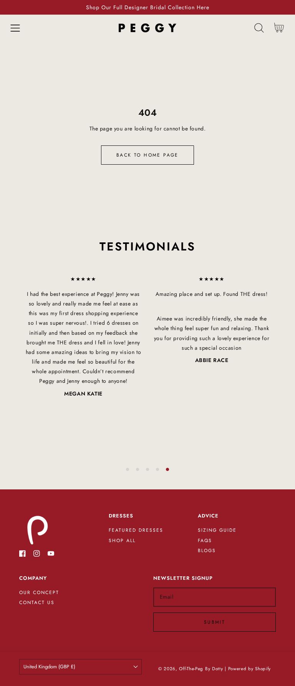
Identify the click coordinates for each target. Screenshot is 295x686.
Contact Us (37, 603)
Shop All (122, 541)
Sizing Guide (217, 530)
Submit (214, 622)
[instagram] (36, 555)
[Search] (259, 28)
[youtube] (51, 555)
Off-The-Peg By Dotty (201, 669)
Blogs (207, 551)
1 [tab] (127, 469)
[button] (15, 27)
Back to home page (147, 155)
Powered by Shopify (249, 669)
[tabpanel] (83, 337)
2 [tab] (137, 469)
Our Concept (39, 593)
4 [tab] (157, 469)
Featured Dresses (136, 530)
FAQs (205, 541)
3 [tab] (147, 469)
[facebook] (22, 555)
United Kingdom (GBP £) (49, 666)
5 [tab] (167, 469)
